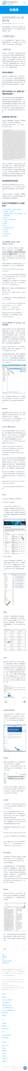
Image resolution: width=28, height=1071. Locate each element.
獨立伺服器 (5, 1013)
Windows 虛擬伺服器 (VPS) (8, 1010)
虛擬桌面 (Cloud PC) (7, 1005)
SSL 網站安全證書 (6, 23)
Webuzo (6, 236)
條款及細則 (5, 1058)
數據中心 (4, 1048)
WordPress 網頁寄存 (7, 1000)
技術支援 (4, 1056)
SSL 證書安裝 (5, 169)
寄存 (3, 955)
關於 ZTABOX (5, 1045)
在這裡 (6, 362)
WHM (5, 223)
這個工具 (22, 471)
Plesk (5, 225)
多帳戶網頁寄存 (6, 1002)
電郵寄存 (4, 1015)
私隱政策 (4, 1061)
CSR (8, 76)
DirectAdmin (7, 234)
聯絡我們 (4, 1050)
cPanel (5, 221)
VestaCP (6, 232)
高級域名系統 (5, 963)
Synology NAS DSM (9, 227)
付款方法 (4, 1053)
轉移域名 (4, 1026)
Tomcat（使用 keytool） (10, 219)
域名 (3, 959)
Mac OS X (6, 217)
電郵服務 (4, 957)
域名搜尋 (4, 1023)
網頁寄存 (4, 997)
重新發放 (10, 938)
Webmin (6, 229)
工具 (18, 398)
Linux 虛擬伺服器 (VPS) (7, 1007)
